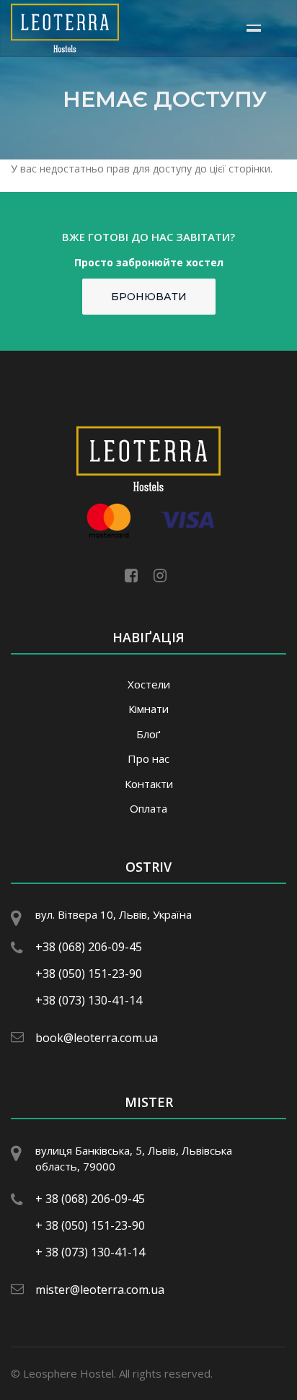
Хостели (149, 684)
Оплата (148, 808)
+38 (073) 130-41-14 (88, 1000)
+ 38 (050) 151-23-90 (90, 1225)
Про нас (148, 758)
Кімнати (148, 708)
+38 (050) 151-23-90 (88, 973)
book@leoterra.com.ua (96, 1038)
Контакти (149, 783)
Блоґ (148, 734)
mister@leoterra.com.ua (99, 1290)
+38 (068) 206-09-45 (88, 947)
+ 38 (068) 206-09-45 (90, 1199)
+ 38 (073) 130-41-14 (90, 1252)
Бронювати (149, 296)
